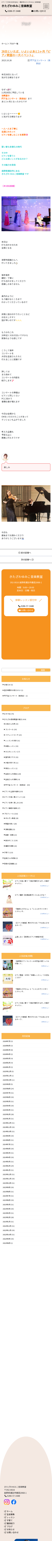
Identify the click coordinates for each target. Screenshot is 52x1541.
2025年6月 (6, 1097)
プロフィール (9, 813)
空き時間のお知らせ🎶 (12, 690)
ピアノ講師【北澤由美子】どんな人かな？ (30, 895)
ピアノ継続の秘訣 (10, 808)
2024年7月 (6, 1144)
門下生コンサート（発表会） (40, 62)
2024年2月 (6, 1166)
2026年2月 (6, 1062)
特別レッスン (10, 768)
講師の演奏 (9, 846)
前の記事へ (25, 552)
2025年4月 (6, 1105)
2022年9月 (6, 1239)
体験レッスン (10, 746)
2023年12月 (7, 1174)
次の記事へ (26, 559)
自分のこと (9, 840)
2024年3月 (6, 1161)
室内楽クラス (10, 757)
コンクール (9, 729)
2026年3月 (6, 1058)
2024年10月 (7, 1131)
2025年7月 (6, 1093)
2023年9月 (6, 1187)
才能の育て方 (10, 762)
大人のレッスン (11, 751)
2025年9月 (6, 1084)
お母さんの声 (10, 724)
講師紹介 (10, 1523)
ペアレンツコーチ (11, 735)
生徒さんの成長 (11, 774)
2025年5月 (6, 1101)
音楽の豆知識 (9, 863)
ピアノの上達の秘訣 (11, 791)
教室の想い (9, 823)
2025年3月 (6, 1110)
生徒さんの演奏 (11, 779)
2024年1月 (6, 1170)
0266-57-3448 (13, 10)
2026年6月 (6, 1045)
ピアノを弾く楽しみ (11, 802)
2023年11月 (7, 1178)
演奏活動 (8, 829)
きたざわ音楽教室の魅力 (13, 719)
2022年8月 (6, 1243)
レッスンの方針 (11, 740)
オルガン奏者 (10, 818)
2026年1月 (6, 1067)
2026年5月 (6, 1050)
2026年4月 (6, 1054)
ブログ (9, 1526)
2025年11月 (7, 1075)
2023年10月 (7, 1183)
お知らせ (7, 684)
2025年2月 (6, 1114)
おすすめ (7, 714)
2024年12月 (7, 1123)
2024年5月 (6, 1153)
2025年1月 (6, 1118)
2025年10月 (7, 1080)
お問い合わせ (39, 10)
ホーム (4, 43)
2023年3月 (6, 1213)
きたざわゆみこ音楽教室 (17, 6)
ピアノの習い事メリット (13, 797)
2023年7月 (6, 1196)
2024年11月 (7, 1127)
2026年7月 (6, 1041)
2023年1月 (6, 1221)
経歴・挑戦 (9, 835)
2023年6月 (6, 1200)
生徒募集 (10, 1514)
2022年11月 (7, 1230)
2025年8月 (6, 1088)
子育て (6, 852)
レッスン (10, 1517)
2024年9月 (6, 1136)
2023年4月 (6, 1209)
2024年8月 (6, 1140)
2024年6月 (6, 1148)
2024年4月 (6, 1157)
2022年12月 (7, 1226)
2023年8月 (6, 1191)
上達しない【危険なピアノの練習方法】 (29, 937)
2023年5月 (6, 1204)
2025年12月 (7, 1071)
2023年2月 (6, 1217)
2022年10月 (7, 1234)
